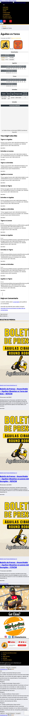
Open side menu (4, 314)
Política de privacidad (9, 653)
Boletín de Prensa (5, 385)
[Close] (7, 316)
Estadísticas (7, 16)
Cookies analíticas (6, 694)
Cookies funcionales (6, 683)
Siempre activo (16, 673)
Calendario (6, 14)
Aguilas (3, 57)
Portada (5, 7)
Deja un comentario (16, 38)
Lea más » (3, 148)
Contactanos (7, 18)
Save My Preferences (10, 713)
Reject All (8, 667)
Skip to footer (12, 1)
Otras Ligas (6, 12)
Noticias (5, 9)
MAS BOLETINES (4, 584)
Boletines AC (13, 385)
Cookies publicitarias (7, 704)
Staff (4, 655)
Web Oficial (6, 656)
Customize (3, 667)
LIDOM (4, 11)
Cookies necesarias (6, 673)
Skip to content (4, 1)
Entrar (5, 658)
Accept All (14, 667)
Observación (16, 683)
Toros (3, 59)
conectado (16, 302)
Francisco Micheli (14, 105)
